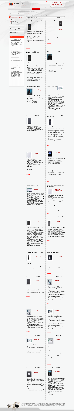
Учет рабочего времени (41, 405)
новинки (33, 17)
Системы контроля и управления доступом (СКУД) (16, 17)
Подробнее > (28, 48)
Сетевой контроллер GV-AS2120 (54, 335)
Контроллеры (13, 21)
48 (62, 17)
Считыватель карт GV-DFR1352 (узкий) (34, 252)
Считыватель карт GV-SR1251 (32, 115)
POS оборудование (14, 32)
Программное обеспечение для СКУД (17, 23)
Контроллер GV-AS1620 (52, 86)
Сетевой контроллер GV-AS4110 (33, 335)
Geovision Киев (23, 405)
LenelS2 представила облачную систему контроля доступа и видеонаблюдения (16, 58)
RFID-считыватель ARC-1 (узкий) (33, 86)
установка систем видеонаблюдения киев (40, 404)
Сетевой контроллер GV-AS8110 (54, 306)
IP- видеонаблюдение (62, 405)
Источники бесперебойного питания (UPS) (15, 29)
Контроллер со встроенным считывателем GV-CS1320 (35, 217)
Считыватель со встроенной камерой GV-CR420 (55, 217)
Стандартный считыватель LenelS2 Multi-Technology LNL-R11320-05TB (35, 21)
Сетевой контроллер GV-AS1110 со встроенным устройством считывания (34, 368)
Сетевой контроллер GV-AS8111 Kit (54, 276)
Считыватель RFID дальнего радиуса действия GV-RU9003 (34, 149)
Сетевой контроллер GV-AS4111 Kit (33, 306)
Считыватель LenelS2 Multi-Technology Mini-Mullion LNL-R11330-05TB (34, 52)
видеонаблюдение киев (50, 404)
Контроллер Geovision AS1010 (53, 367)
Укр (45, 1)
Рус (46, 1)
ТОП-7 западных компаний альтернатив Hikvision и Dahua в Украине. (16, 40)
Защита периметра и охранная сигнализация (28, 403)
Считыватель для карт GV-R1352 (33, 276)
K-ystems (27, 405)
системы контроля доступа (48, 403)
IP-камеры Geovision (58, 404)
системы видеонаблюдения (40, 403)
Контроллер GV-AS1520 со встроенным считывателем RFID (55, 186)
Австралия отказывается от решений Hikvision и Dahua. (16, 72)
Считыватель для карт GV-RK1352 (54, 252)
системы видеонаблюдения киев (28, 404)
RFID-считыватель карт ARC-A (53, 51)
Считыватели (13, 19)
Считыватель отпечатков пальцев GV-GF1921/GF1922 (55, 116)
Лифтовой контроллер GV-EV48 (33, 185)
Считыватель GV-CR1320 (52, 20)
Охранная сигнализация (15, 25)
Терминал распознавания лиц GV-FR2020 (56, 148)
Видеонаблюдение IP (14, 13)
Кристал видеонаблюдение (33, 405)
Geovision (63, 404)
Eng (48, 1)
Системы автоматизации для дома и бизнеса (52, 405)
